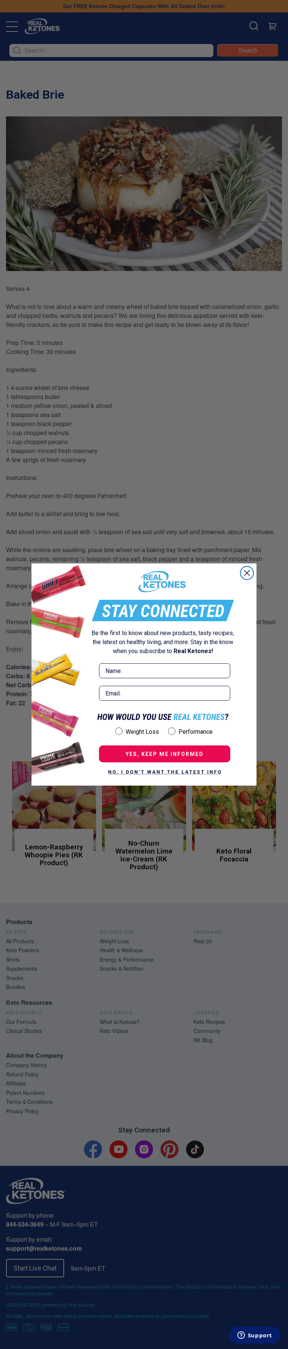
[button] (164, 772)
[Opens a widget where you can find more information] (254, 1335)
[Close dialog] (247, 573)
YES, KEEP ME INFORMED (165, 754)
